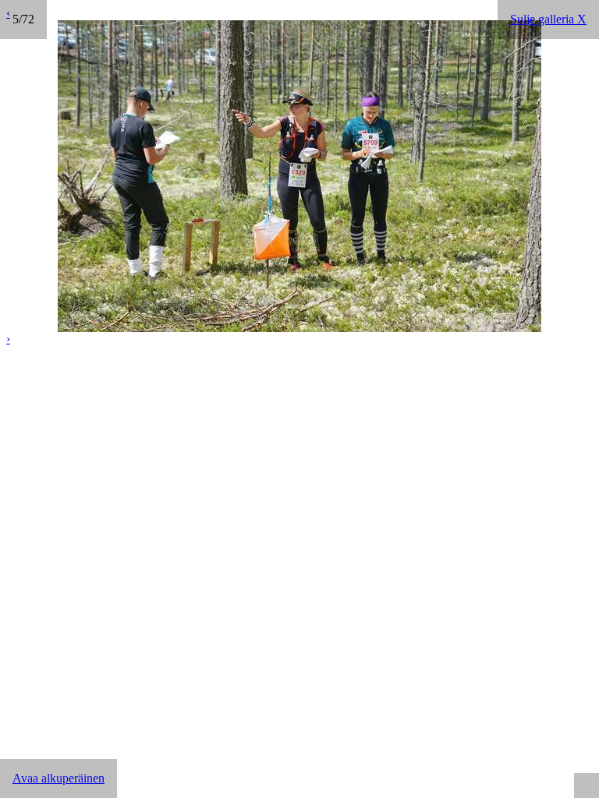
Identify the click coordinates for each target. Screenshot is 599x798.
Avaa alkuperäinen (58, 778)
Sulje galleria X (548, 19)
